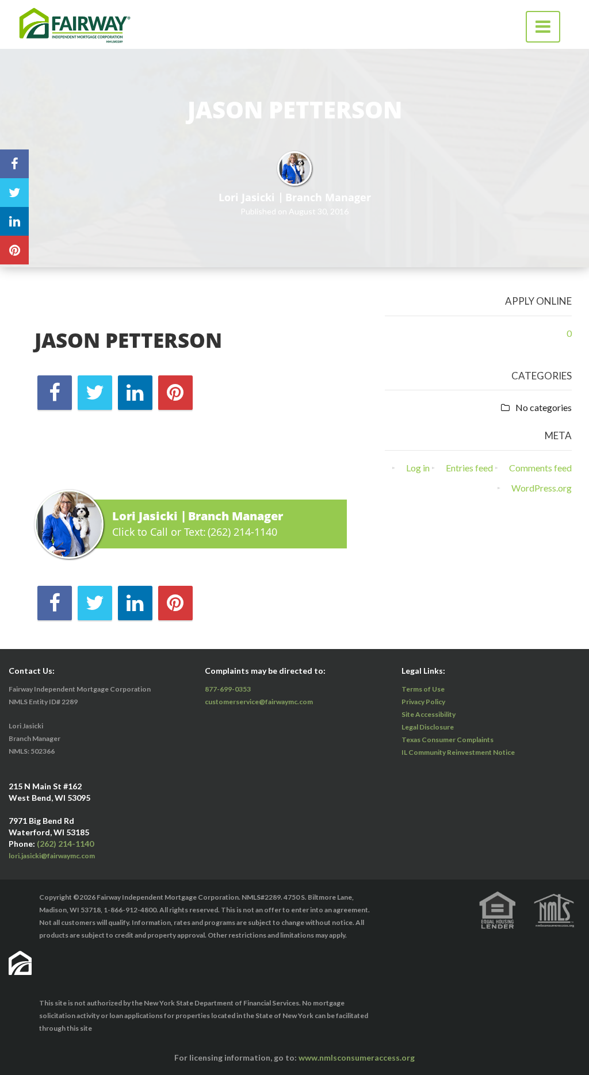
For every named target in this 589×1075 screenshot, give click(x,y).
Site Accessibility (428, 714)
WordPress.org (541, 487)
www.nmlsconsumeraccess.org (357, 1057)
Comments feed (540, 467)
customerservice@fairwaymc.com (259, 701)
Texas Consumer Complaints (447, 739)
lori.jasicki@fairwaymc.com (52, 855)
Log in (418, 467)
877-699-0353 (228, 689)
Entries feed (469, 467)
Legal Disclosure (427, 727)
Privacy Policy (423, 701)
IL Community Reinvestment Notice (458, 752)
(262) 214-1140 (242, 532)
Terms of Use (423, 689)
